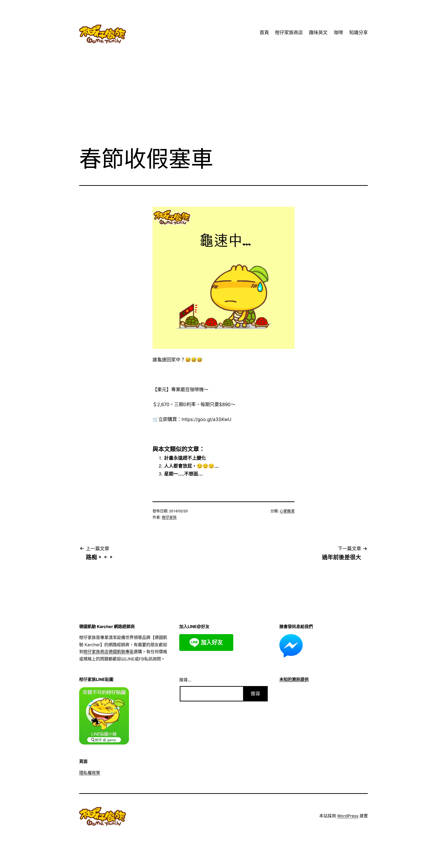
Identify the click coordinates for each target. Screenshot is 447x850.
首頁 (264, 32)
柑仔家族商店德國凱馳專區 (108, 651)
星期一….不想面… (183, 473)
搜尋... (185, 679)
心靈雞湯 (287, 510)
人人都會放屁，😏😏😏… (191, 465)
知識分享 (358, 32)
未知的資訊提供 (294, 679)
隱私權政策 (89, 772)
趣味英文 (318, 32)
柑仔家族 (169, 517)
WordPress (347, 815)
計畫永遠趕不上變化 (185, 457)
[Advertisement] (223, 104)
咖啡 (338, 32)
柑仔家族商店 (289, 32)
